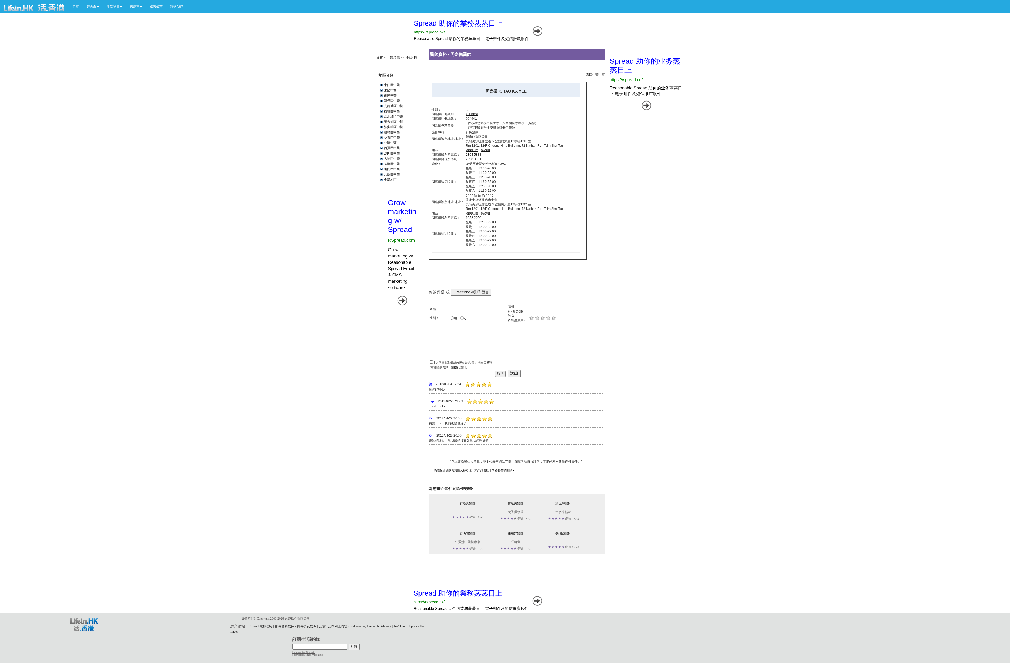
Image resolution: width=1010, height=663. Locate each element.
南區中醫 (390, 95)
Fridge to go (357, 626)
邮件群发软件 (306, 626)
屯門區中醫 (392, 169)
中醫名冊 (410, 58)
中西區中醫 (392, 85)
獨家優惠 (156, 6)
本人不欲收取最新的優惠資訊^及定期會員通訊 (462, 362)
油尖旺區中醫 (393, 127)
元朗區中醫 (392, 174)
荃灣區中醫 (392, 164)
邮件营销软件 (284, 626)
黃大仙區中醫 (393, 122)
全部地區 (390, 179)
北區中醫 (390, 143)
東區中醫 (390, 90)
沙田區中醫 (392, 153)
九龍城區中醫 (393, 106)
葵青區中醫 (392, 137)
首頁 (76, 6)
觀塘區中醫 (392, 111)
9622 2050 (473, 218)
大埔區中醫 (392, 158)
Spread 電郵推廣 (261, 626)
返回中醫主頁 (595, 75)
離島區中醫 (392, 132)
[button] (93, 6)
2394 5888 (473, 154)
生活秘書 (393, 58)
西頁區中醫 (392, 148)
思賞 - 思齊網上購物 (333, 626)
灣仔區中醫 (392, 101)
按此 (457, 367)
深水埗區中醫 (393, 116)
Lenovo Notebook (378, 626)
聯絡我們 (176, 6)
